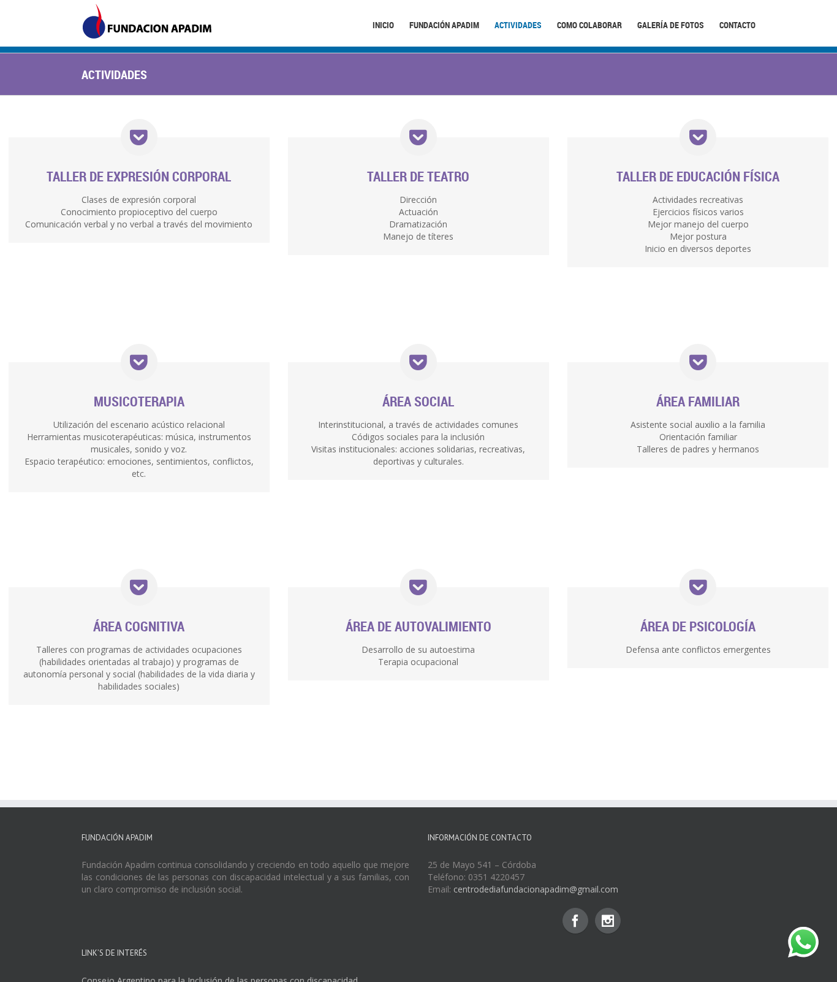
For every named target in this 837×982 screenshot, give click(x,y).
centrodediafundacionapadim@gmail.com (535, 889)
